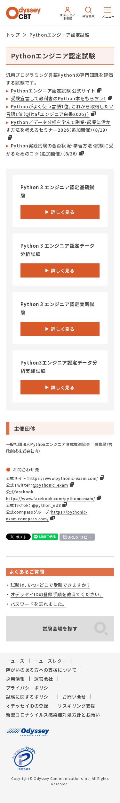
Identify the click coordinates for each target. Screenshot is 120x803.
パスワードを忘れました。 (38, 604)
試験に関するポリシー (29, 696)
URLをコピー (80, 537)
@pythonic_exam (50, 485)
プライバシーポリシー (29, 687)
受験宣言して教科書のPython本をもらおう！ (58, 98)
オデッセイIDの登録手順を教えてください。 (57, 594)
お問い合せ (74, 696)
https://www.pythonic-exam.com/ (63, 478)
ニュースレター (50, 660)
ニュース (15, 660)
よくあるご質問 (26, 571)
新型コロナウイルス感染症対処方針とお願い (53, 714)
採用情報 (15, 678)
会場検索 (88, 16)
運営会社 (43, 678)
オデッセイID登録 (68, 16)
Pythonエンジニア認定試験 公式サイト (53, 90)
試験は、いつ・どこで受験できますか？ (50, 585)
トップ (13, 34)
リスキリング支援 (76, 705)
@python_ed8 (46, 505)
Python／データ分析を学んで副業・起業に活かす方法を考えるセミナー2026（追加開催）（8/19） (58, 126)
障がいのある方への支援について (41, 669)
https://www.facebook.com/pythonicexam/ (50, 498)
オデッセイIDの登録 (27, 705)
